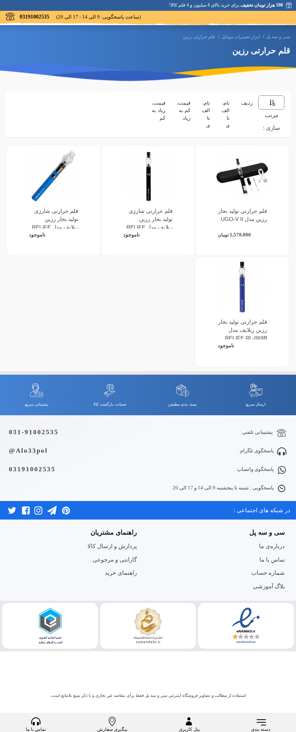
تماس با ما (272, 559)
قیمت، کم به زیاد (183, 110)
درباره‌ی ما (272, 546)
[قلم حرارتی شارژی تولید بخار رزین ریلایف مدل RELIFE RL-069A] (148, 176)
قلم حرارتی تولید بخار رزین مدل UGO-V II (242, 215)
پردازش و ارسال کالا (112, 546)
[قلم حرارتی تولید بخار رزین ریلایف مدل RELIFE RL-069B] (242, 287)
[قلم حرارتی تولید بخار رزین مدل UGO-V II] (242, 176)
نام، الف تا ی (226, 114)
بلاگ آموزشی (269, 586)
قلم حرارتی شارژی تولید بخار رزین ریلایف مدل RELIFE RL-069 (55, 223)
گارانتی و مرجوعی (114, 559)
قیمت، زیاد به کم (158, 110)
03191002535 (32, 469)
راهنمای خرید (121, 572)
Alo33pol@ (28, 450)
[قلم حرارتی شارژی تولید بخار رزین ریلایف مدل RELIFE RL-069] (54, 176)
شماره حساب (268, 572)
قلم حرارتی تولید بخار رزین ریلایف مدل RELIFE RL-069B (242, 330)
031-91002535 (34, 432)
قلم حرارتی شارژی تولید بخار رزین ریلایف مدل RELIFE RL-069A (149, 223)
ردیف (246, 103)
